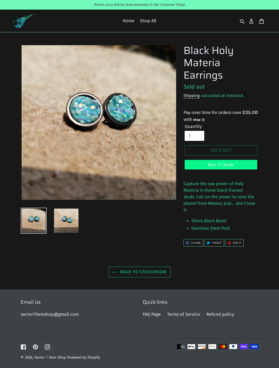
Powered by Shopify (83, 357)
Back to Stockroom (143, 272)
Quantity (193, 126)
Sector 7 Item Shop (50, 357)
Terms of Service (183, 314)
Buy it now (221, 165)
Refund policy (220, 314)
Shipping (192, 95)
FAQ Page (152, 314)
